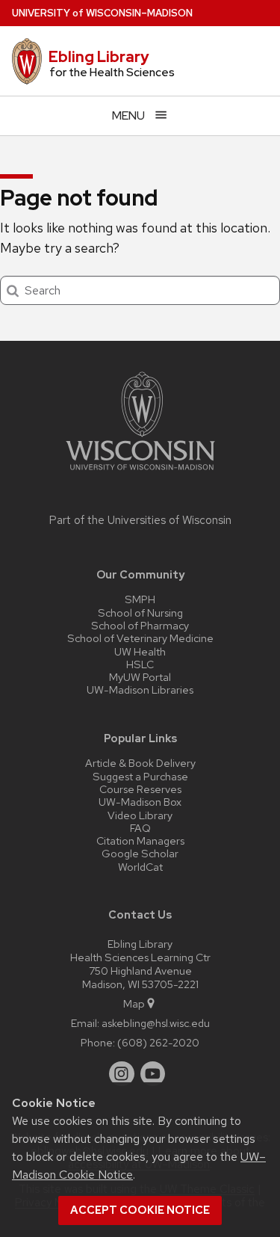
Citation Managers (140, 840)
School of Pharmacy (140, 625)
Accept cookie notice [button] (140, 1210)
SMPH (140, 599)
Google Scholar (140, 853)
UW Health (140, 651)
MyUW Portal (140, 677)
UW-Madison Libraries (140, 689)
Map (134, 1003)
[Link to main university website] (140, 473)
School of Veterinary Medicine (140, 638)
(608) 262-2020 (158, 1042)
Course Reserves (140, 789)
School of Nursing (140, 612)
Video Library (140, 815)
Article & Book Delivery (140, 763)
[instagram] (121, 1074)
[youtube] (153, 1074)
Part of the (140, 520)
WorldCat (140, 867)
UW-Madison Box (140, 802)
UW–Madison (102, 13)
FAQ (140, 828)
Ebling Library (99, 57)
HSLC (140, 664)
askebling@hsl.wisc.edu (156, 1023)
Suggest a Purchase (140, 776)
